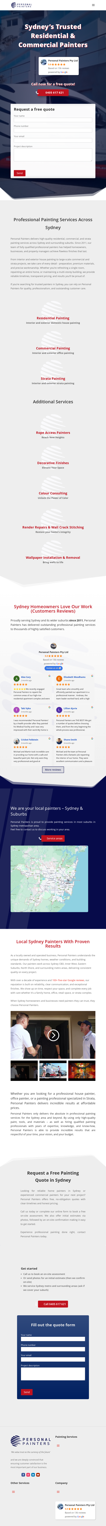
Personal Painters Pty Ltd (63, 60)
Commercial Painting (53, 348)
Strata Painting (53, 378)
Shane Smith (70, 739)
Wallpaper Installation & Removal (53, 557)
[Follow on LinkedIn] (33, 1475)
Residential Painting (53, 318)
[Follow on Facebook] (23, 1475)
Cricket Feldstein (29, 739)
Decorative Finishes (53, 463)
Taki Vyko (26, 708)
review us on (52, 668)
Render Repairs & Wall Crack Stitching (53, 527)
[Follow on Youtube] (38, 1475)
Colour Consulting (53, 493)
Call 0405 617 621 (55, 1304)
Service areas (55, 838)
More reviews (53, 769)
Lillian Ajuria (70, 708)
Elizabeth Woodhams (74, 677)
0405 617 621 (55, 92)
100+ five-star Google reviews (68, 980)
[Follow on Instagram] (28, 1475)
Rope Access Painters (53, 432)
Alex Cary (26, 677)
